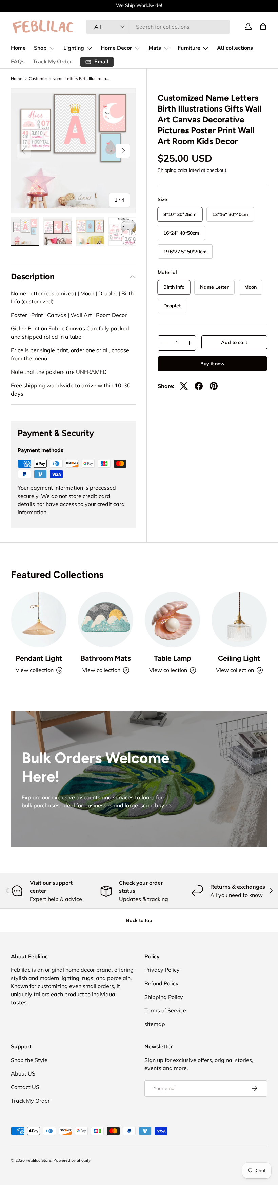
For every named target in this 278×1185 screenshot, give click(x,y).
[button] (263, 26)
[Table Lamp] (172, 619)
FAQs (18, 61)
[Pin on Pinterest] (213, 386)
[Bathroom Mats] (105, 619)
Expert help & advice (56, 899)
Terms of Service (165, 1010)
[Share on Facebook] (198, 386)
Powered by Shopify (72, 1160)
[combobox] (158, 27)
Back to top (139, 920)
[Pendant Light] (38, 619)
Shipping (167, 170)
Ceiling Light (239, 658)
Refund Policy (161, 983)
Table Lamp (172, 658)
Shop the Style (29, 1060)
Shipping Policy (163, 996)
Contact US (25, 1087)
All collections (235, 48)
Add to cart (234, 342)
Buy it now (212, 364)
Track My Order (52, 61)
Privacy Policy (162, 969)
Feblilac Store (38, 1160)
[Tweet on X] (183, 386)
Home (18, 48)
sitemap (154, 1024)
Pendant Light (39, 658)
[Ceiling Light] (239, 619)
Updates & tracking (143, 899)
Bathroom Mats (106, 658)
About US (23, 1073)
